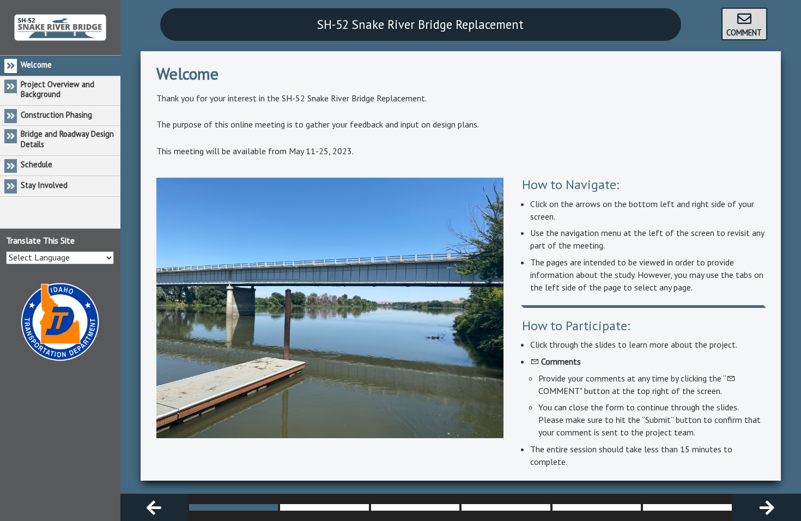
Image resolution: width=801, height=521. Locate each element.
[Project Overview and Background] (324, 507)
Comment (744, 32)
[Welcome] (233, 507)
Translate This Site (40, 240)
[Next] (767, 507)
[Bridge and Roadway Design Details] (505, 507)
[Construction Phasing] (415, 507)
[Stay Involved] (687, 507)
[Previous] (154, 507)
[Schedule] (596, 507)
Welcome (187, 73)
